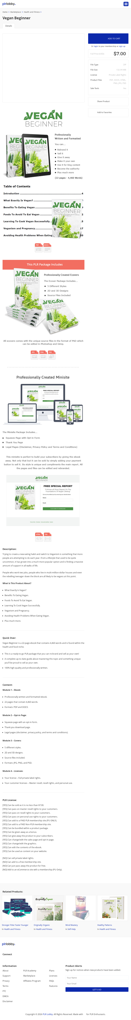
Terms (5, 986)
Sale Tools (94, 88)
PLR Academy (29, 970)
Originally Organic (44, 899)
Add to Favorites (104, 112)
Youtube (15, 959)
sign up (122, 46)
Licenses (53, 975)
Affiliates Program (32, 980)
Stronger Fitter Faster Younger (13, 899)
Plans (51, 970)
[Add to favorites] (28, 915)
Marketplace (15, 12)
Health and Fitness (32, 12)
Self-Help (72, 929)
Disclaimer (8, 1001)
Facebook (4, 959)
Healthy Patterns (107, 899)
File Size (93, 69)
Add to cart (114, 38)
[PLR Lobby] (9, 4)
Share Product (103, 101)
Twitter (10, 959)
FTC (4, 991)
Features (53, 986)
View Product (15, 915)
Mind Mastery (74, 899)
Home (5, 12)
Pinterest (21, 959)
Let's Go (97, 990)
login (96, 46)
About (5, 970)
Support (6, 975)
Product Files (96, 80)
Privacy (6, 980)
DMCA (5, 996)
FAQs (51, 980)
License (93, 75)
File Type (94, 64)
